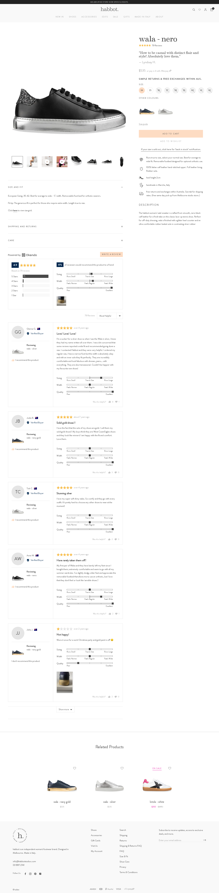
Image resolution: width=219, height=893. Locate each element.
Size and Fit (15, 187)
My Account (96, 851)
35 (150, 90)
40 (192, 90)
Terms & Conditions (128, 872)
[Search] (193, 9)
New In (60, 16)
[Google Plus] (40, 873)
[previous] (10, 783)
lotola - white (157, 802)
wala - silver (32, 348)
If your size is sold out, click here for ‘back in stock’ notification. (171, 149)
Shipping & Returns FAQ (131, 845)
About (159, 16)
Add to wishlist (171, 141)
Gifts (126, 16)
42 (209, 90)
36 (159, 90)
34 (142, 90)
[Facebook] (25, 873)
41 (201, 90)
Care (11, 240)
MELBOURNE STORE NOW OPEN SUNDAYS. (109, 2)
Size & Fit (124, 856)
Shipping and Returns (22, 226)
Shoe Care (124, 861)
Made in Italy (143, 16)
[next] (209, 783)
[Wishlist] (199, 10)
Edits (105, 16)
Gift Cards (95, 840)
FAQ (122, 851)
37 (167, 90)
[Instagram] (30, 873)
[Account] (205, 9)
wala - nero (32, 575)
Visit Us (94, 845)
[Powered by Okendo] (22, 255)
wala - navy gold (34, 437)
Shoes (72, 16)
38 (175, 90)
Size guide (143, 124)
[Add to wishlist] (74, 768)
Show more (64, 709)
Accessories (89, 16)
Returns (123, 840)
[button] (150, 45)
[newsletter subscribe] (204, 840)
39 (184, 90)
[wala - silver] (165, 102)
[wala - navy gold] (147, 102)
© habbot (16, 889)
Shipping (123, 835)
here (15, 210)
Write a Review (111, 254)
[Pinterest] (35, 873)
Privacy (123, 867)
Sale (115, 16)
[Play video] (47, 161)
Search (123, 830)
